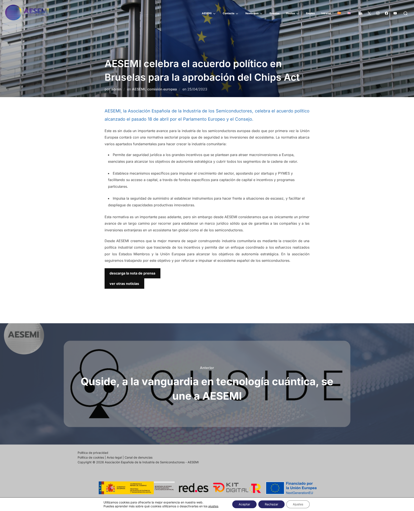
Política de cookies (91, 457)
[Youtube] (395, 13)
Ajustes (298, 504)
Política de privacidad (93, 452)
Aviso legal (114, 457)
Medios (290, 13)
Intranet (326, 13)
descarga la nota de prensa (132, 273)
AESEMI (207, 13)
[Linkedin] (360, 13)
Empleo (310, 13)
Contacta (228, 13)
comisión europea (162, 89)
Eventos (274, 13)
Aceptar (244, 504)
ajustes (213, 506)
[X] (369, 13)
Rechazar (271, 504)
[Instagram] (377, 13)
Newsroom (252, 13)
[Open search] (405, 13)
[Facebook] (386, 13)
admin (116, 89)
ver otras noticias (124, 283)
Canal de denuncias (138, 457)
